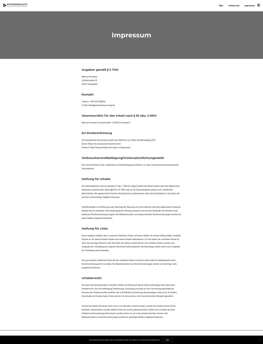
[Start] (15, 5)
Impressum (250, 5)
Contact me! (233, 5)
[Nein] (260, 340)
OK (167, 340)
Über (221, 5)
